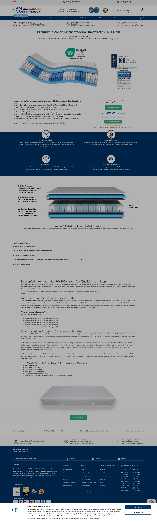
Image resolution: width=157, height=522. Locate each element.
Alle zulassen (138, 507)
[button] (39, 18)
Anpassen (137, 512)
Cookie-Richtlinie (47, 518)
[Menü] (154, 497)
